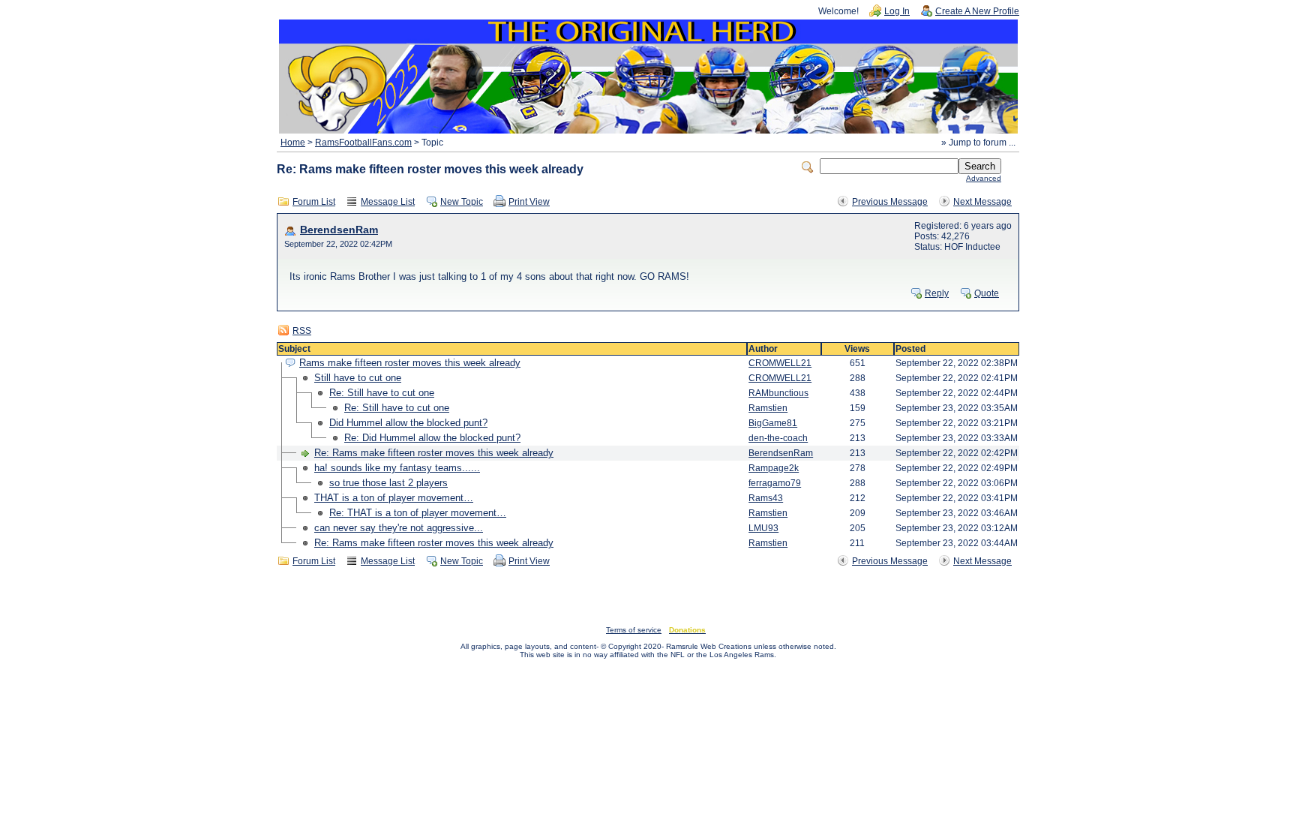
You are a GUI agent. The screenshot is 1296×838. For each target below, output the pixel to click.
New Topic (461, 202)
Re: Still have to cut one (381, 392)
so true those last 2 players (388, 482)
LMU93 (763, 528)
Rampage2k (773, 468)
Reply (937, 293)
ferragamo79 (774, 483)
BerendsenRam (339, 230)
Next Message (982, 202)
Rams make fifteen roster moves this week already (409, 362)
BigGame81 (772, 423)
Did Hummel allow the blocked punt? (408, 422)
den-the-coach (778, 438)
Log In (897, 11)
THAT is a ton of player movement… (393, 497)
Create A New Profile (977, 11)
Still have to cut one (357, 377)
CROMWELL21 (780, 363)
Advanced (983, 178)
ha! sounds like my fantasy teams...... (397, 467)
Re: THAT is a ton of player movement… (417, 512)
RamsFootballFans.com (363, 142)
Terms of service (634, 630)
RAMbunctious (778, 393)
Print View (529, 202)
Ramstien (768, 408)
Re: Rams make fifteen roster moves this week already (434, 452)
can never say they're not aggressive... (398, 527)
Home (292, 142)
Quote (986, 293)
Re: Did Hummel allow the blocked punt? (432, 437)
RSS (301, 331)
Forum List (313, 202)
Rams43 (765, 498)
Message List (388, 202)
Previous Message (890, 202)
